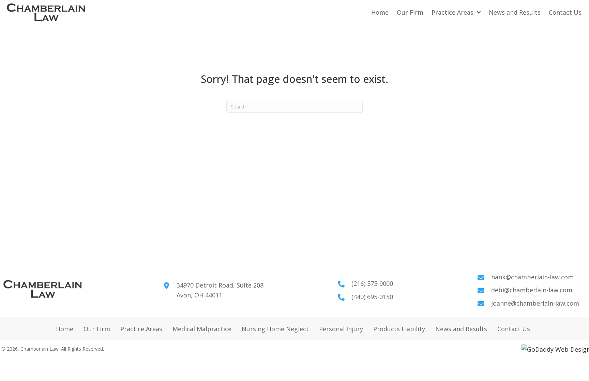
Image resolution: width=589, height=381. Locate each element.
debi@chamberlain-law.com (531, 290)
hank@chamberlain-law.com (532, 277)
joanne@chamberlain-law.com (535, 303)
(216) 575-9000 (372, 283)
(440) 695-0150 (372, 297)
